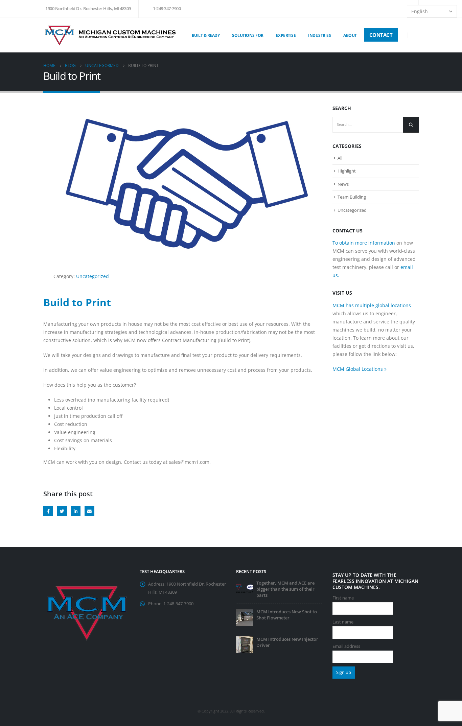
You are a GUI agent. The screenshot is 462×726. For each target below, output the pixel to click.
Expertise (286, 35)
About (350, 35)
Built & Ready (206, 35)
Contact (381, 34)
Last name (342, 622)
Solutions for (247, 35)
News (343, 184)
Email (89, 511)
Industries (319, 35)
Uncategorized (92, 276)
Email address (346, 646)
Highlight (347, 171)
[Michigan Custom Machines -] (111, 35)
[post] (244, 588)
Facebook (48, 511)
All (340, 158)
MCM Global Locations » (359, 369)
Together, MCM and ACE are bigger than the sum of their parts (285, 589)
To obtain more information (363, 243)
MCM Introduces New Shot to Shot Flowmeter (286, 615)
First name (343, 598)
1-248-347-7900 (167, 9)
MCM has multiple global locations (371, 305)
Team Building (352, 197)
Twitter (62, 511)
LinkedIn (75, 511)
